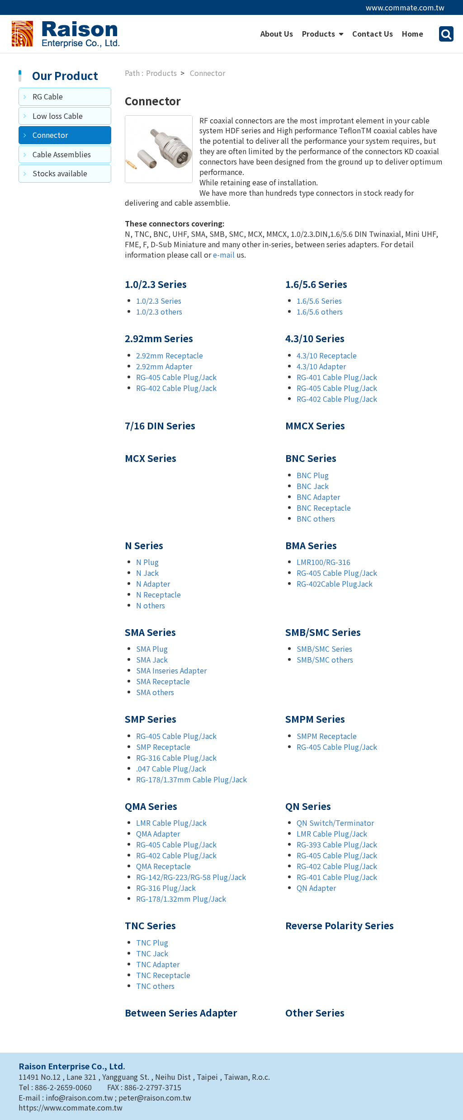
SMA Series (150, 632)
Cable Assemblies (62, 154)
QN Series (308, 806)
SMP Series (150, 718)
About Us (276, 33)
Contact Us (372, 33)
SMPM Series (315, 718)
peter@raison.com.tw (154, 1097)
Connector (50, 134)
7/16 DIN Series (160, 425)
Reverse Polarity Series (339, 925)
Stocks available (60, 173)
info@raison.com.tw (80, 1097)
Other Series (315, 1012)
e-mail (224, 254)
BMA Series (311, 545)
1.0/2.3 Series (156, 284)
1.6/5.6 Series (316, 284)
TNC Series (150, 925)
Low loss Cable (58, 115)
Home (412, 33)
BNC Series (310, 458)
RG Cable (48, 96)
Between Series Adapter (181, 1012)
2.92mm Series (159, 338)
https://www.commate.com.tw (71, 1107)
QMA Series (151, 806)
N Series (144, 545)
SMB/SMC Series (323, 632)
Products (319, 33)
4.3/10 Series (315, 338)
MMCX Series (315, 425)
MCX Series (150, 458)
